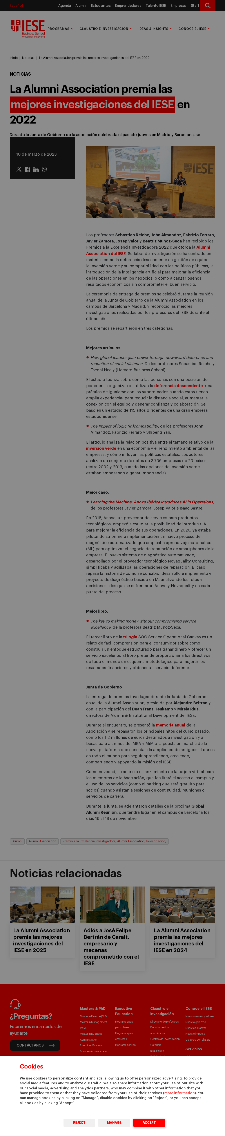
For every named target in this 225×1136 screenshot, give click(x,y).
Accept (149, 1122)
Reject (79, 1122)
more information (179, 1093)
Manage (114, 1122)
